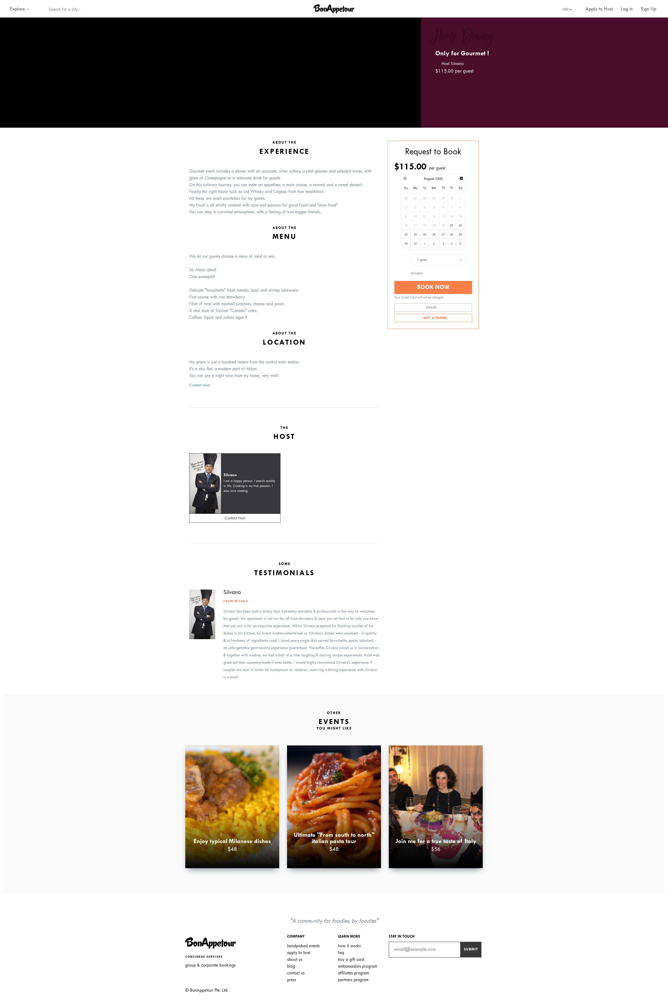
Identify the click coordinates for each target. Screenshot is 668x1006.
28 (451, 234)
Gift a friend (434, 318)
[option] (210, 72)
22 (460, 225)
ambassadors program (357, 966)
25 (424, 234)
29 (460, 234)
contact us (296, 973)
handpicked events (303, 946)
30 (406, 243)
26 (434, 234)
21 (451, 225)
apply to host (298, 953)
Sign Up (648, 9)
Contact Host (199, 385)
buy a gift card (351, 960)
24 (415, 234)
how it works (349, 946)
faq (341, 953)
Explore (18, 9)
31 (415, 243)
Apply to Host (598, 9)
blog (291, 966)
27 (443, 234)
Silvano (230, 475)
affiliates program (353, 973)
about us (294, 960)
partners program (353, 980)
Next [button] (409, 68)
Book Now (433, 287)
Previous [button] (11, 68)
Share (432, 307)
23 (406, 234)
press (291, 980)
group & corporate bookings (210, 965)
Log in (627, 9)
